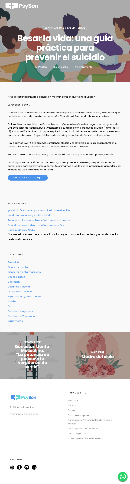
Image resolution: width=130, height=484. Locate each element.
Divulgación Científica (20, 291)
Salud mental (15, 321)
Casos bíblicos (16, 276)
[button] (124, 5)
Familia (12, 301)
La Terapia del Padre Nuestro (85, 438)
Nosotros (73, 400)
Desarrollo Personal (19, 286)
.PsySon (42, 67)
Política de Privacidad (23, 407)
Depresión (14, 281)
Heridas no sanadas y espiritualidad (29, 215)
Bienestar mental (18, 267)
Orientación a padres (20, 311)
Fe (9, 306)
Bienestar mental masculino (24, 272)
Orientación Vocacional (21, 316)
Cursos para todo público (83, 428)
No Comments (83, 67)
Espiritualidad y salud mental (65, 28)
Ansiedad (13, 262)
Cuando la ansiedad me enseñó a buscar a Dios (36, 225)
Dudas (71, 410)
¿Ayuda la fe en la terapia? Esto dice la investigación (39, 210)
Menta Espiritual (77, 433)
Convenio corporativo (80, 415)
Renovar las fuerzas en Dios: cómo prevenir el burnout (39, 220)
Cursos (72, 405)
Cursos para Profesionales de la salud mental (90, 421)
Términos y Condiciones (24, 414)
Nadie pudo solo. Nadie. (63, 235)
